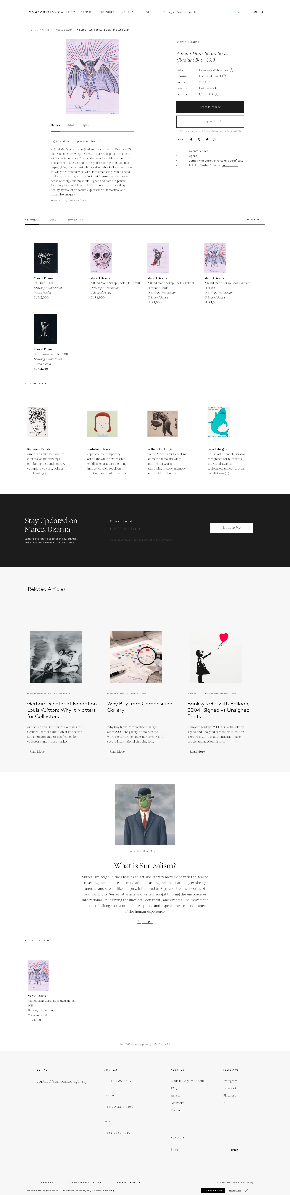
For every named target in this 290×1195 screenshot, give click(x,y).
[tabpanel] (92, 170)
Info (146, 12)
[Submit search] (239, 12)
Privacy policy (129, 1182)
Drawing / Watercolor (213, 70)
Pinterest (229, 1095)
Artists (86, 12)
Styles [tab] (85, 125)
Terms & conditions (86, 1182)
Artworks (107, 12)
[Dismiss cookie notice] (246, 1190)
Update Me (232, 527)
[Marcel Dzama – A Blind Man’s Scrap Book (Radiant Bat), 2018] (219, 258)
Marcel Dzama (63, 30)
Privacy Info (235, 1190)
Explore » (145, 921)
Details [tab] (55, 125)
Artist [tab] (70, 125)
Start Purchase (210, 107)
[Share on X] (198, 139)
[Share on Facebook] (191, 139)
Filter (251, 219)
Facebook (230, 1088)
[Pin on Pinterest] (207, 139)
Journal (128, 12)
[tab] (32, 222)
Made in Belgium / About (187, 1081)
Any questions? (210, 121)
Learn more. (230, 165)
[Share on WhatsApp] (214, 139)
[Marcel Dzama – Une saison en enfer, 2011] (49, 329)
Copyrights (46, 1182)
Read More (37, 752)
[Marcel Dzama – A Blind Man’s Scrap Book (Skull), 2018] (105, 258)
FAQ (174, 1088)
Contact (176, 1110)
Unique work (208, 88)
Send (234, 1150)
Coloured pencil (210, 76)
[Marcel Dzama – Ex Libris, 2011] (49, 258)
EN (255, 12)
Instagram (230, 1081)
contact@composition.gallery (62, 1081)
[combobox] (202, 12)
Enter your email (121, 521)
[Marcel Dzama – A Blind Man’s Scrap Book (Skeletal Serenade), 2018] (162, 258)
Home (32, 30)
